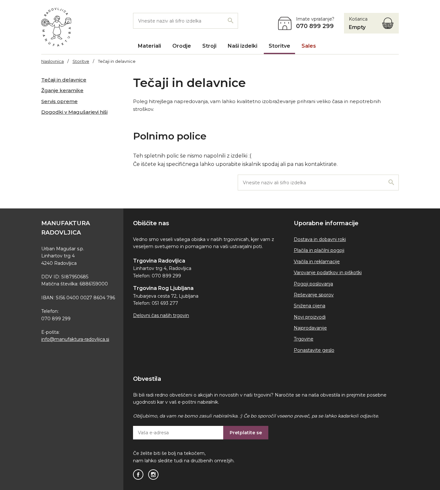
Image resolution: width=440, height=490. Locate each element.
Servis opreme (59, 101)
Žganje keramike (62, 90)
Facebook (138, 474)
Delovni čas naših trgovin (161, 315)
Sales (308, 46)
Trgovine (303, 339)
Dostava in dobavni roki (320, 239)
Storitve (279, 46)
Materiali (149, 46)
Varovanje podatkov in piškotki (328, 272)
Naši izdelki (242, 46)
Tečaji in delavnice (63, 80)
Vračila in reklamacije (317, 261)
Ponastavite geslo (314, 350)
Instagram (153, 474)
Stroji (209, 46)
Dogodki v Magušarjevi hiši (74, 112)
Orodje (181, 46)
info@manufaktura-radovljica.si (75, 339)
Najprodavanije (310, 328)
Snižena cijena (309, 306)
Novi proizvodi (310, 317)
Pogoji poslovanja (313, 284)
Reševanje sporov (314, 295)
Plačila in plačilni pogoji (319, 250)
